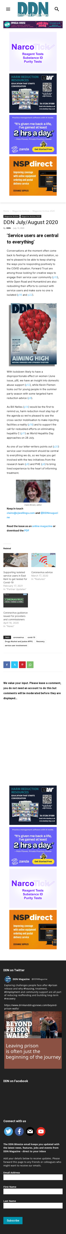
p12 (28, 384)
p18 (30, 424)
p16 (20, 294)
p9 (29, 398)
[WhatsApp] (30, 664)
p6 (27, 464)
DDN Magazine (21, 979)
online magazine (42, 526)
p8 (43, 464)
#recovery (9, 998)
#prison (52, 985)
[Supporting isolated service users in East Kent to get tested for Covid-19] (15, 560)
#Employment (12, 992)
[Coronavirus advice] (43, 560)
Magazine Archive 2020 (43, 211)
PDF (26, 530)
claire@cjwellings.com (21, 513)
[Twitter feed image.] (33, 1040)
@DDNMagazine (39, 979)
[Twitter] (14, 664)
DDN (8, 228)
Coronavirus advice (42, 572)
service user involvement (16, 645)
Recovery (40, 641)
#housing (29, 988)
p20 (56, 446)
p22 (30, 294)
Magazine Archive (20, 211)
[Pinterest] (22, 664)
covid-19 (31, 637)
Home (6, 211)
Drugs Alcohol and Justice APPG (19, 641)
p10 (55, 277)
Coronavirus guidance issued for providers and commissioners (15, 616)
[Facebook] (6, 664)
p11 (23, 433)
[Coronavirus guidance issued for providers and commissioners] (15, 600)
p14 (26, 406)
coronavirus (18, 637)
